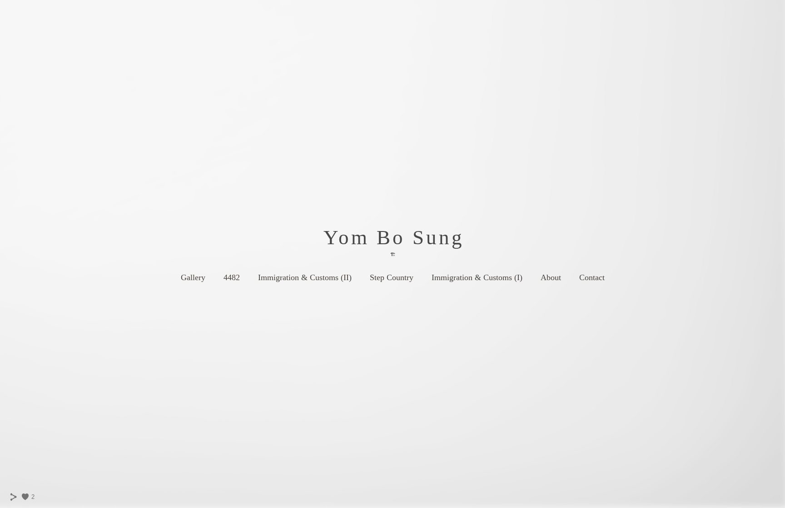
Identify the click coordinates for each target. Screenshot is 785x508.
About (551, 277)
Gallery (193, 277)
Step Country (391, 277)
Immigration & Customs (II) (305, 277)
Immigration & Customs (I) (477, 277)
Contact (592, 277)
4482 (232, 277)
